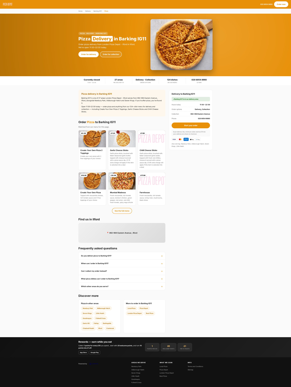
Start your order (190, 125)
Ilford (100, 328)
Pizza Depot (144, 308)
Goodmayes (87, 318)
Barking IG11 (98, 11)
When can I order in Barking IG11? (94, 263)
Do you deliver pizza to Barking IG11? (96, 256)
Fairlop (96, 323)
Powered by (82, 364)
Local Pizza (131, 308)
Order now (281, 4)
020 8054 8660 (266, 4)
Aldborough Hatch (103, 308)
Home (80, 11)
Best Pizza (149, 313)
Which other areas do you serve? (94, 286)
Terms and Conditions (195, 366)
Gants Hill (86, 323)
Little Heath (100, 313)
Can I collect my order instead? (94, 271)
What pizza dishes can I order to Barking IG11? (100, 279)
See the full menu (122, 211)
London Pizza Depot (135, 313)
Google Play (95, 352)
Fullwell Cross (101, 318)
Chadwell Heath (88, 328)
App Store (83, 352)
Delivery (88, 11)
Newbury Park (88, 308)
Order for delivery (88, 54)
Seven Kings (87, 313)
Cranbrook (110, 328)
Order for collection (111, 54)
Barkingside (107, 323)
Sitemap (190, 370)
